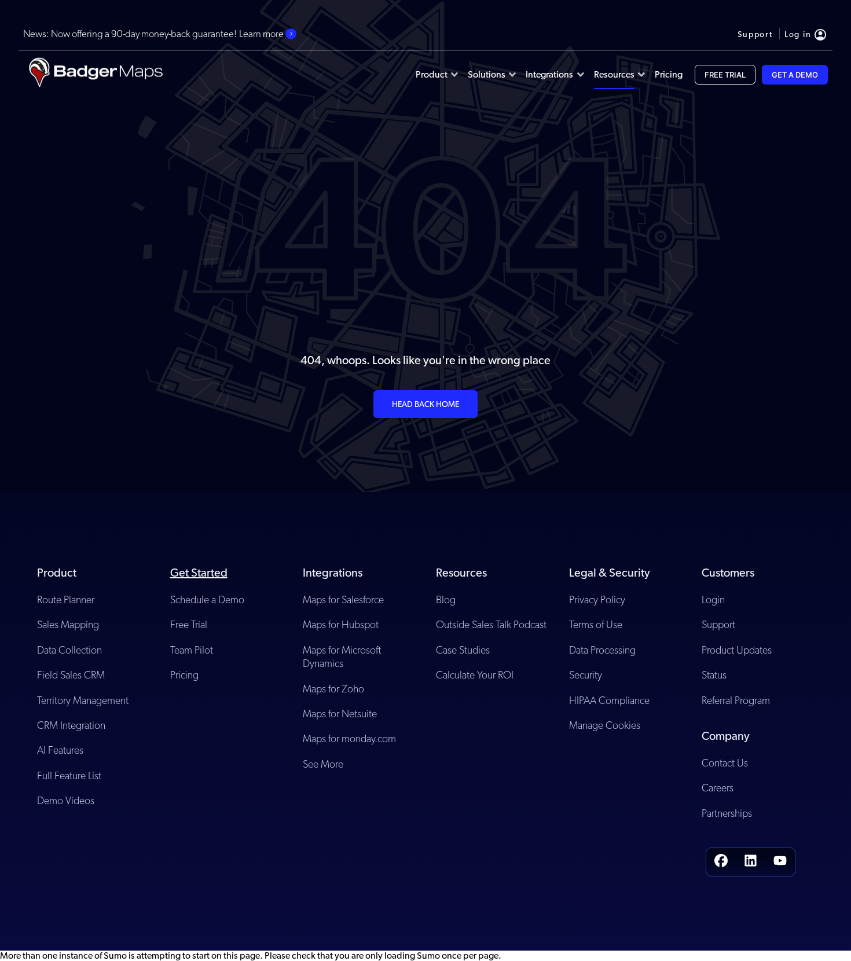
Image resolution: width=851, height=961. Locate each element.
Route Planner (65, 599)
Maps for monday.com (349, 738)
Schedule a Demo (207, 599)
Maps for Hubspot (341, 624)
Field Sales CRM (71, 675)
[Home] (95, 74)
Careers (717, 788)
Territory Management (83, 700)
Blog (446, 599)
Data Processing (602, 650)
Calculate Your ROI (474, 675)
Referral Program (736, 700)
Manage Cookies (604, 725)
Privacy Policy (597, 599)
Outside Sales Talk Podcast (491, 624)
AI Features (60, 750)
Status (714, 675)
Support (718, 624)
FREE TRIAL (725, 74)
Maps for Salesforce (343, 599)
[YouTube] (780, 862)
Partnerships (727, 813)
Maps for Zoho (333, 689)
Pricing (184, 675)
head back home (425, 404)
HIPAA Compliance (609, 700)
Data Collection (69, 650)
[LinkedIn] (750, 862)
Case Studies (463, 650)
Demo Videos (65, 800)
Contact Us (725, 763)
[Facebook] (721, 862)
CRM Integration (71, 725)
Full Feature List (69, 775)
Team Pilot (191, 650)
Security (585, 675)
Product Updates (737, 650)
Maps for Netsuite (340, 713)
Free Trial (188, 624)
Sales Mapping (68, 624)
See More (323, 764)
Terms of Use (595, 624)
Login (713, 599)
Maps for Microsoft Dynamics (342, 656)
